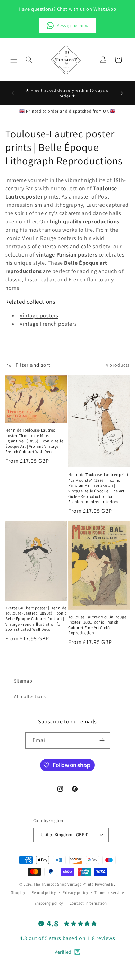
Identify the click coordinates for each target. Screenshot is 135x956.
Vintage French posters (48, 323)
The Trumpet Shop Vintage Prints (64, 884)
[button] (13, 59)
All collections (30, 696)
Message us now (72, 25)
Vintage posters (39, 315)
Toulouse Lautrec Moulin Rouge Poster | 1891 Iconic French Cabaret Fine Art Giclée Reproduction (97, 625)
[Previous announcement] (12, 93)
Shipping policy (49, 903)
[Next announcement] (122, 93)
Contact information (88, 903)
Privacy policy (75, 892)
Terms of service (109, 892)
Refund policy (44, 892)
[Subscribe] (102, 740)
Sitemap (23, 681)
